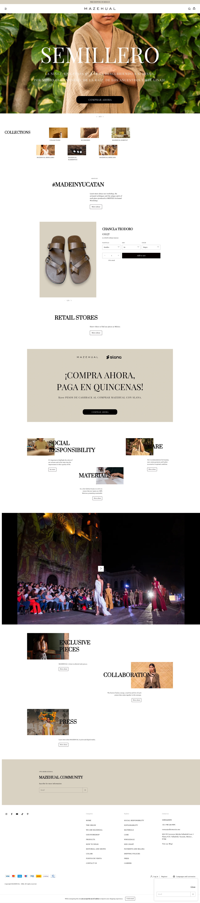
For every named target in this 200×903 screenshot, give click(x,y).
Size (123, 243)
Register (164, 876)
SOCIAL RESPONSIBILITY (134, 820)
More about (96, 207)
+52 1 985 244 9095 (168, 825)
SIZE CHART (129, 844)
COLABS (89, 853)
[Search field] (189, 9)
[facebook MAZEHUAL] (11, 814)
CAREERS (127, 863)
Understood (130, 899)
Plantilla (105, 243)
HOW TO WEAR (92, 844)
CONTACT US (91, 863)
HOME (88, 820)
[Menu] (6, 9)
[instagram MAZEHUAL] (6, 814)
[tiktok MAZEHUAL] (22, 814)
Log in (155, 876)
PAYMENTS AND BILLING (134, 849)
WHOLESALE (129, 839)
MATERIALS (129, 830)
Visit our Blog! (167, 844)
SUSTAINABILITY (131, 825)
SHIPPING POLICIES (132, 853)
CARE (126, 834)
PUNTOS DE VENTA (94, 858)
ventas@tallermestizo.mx (171, 829)
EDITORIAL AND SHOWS (96, 849)
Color (144, 243)
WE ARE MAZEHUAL (94, 830)
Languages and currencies (185, 876)
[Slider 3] (100, 63)
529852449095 (167, 820)
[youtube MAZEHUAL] (17, 814)
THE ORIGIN (91, 825)
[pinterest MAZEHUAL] (27, 814)
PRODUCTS (90, 839)
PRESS (126, 858)
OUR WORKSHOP (93, 834)
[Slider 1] (100, 385)
